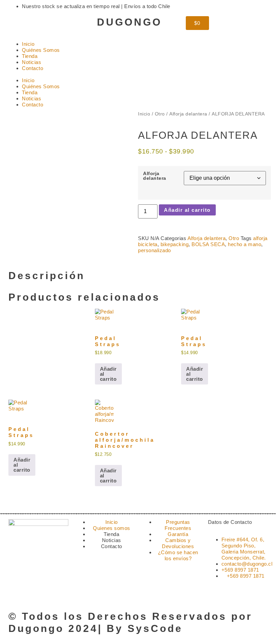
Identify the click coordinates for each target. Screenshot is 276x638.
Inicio (28, 44)
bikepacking (175, 244)
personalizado (154, 250)
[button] (138, 74)
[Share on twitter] (145, 263)
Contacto (32, 68)
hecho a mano (244, 244)
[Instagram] (16, 24)
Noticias (31, 62)
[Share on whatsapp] (151, 263)
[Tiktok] (53, 24)
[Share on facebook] (140, 263)
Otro (160, 113)
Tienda (29, 56)
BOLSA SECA (208, 244)
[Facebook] (35, 24)
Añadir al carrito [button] (108, 374)
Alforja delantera (188, 113)
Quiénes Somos (41, 50)
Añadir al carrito (187, 210)
